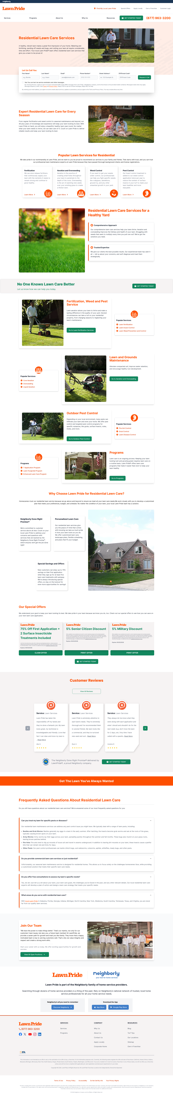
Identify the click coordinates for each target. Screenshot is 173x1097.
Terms (45, 86)
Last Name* (45, 73)
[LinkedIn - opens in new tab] (39, 1034)
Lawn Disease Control (127, 435)
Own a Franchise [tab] (151, 8)
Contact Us (98, 1037)
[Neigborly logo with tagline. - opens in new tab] (106, 975)
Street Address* (104, 73)
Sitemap (131, 1042)
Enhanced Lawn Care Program (34, 474)
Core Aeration (28, 380)
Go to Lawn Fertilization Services (81, 330)
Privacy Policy (53, 86)
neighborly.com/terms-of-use (51, 645)
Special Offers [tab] (125, 8)
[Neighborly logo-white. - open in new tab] (6, 1)
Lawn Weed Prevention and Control (132, 331)
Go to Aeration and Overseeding (124, 379)
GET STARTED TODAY (145, 286)
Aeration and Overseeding (68, 170)
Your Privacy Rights (112, 1080)
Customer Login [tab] (165, 8)
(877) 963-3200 (30, 1029)
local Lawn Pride (31, 901)
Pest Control (128, 170)
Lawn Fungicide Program (32, 471)
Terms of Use (58, 1080)
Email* (63, 73)
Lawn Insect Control (126, 328)
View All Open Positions (33, 954)
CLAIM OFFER (41, 653)
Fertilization (29, 170)
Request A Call (144, 77)
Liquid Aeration (29, 387)
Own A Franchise (134, 1046)
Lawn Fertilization (126, 324)
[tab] (105, 8)
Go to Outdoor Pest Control (79, 439)
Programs (64, 1033)
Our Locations (133, 1037)
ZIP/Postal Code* (124, 73)
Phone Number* (85, 73)
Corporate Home (100, 1046)
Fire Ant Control (125, 428)
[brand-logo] (67, 975)
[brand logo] (13, 8)
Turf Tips (131, 1033)
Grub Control (124, 431)
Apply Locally (99, 1042)
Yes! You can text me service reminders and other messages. (44, 82)
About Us (97, 1033)
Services (63, 1028)
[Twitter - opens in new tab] (25, 1034)
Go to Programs (118, 478)
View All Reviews (86, 691)
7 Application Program (31, 468)
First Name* (26, 73)
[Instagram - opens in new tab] (34, 1034)
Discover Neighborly (61, 1007)
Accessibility (83, 1080)
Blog (129, 1028)
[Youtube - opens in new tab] (30, 1034)
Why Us (97, 1028)
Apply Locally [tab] (138, 8)
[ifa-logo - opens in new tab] (22, 1052)
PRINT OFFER (86, 653)
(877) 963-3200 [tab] (158, 18)
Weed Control (96, 170)
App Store (100, 1007)
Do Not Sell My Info (96, 1080)
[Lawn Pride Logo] (36, 1023)
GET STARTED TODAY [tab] (132, 18)
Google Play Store (120, 1007)
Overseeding (28, 384)
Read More (42, 740)
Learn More (28, 194)
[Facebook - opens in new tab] (20, 1034)
